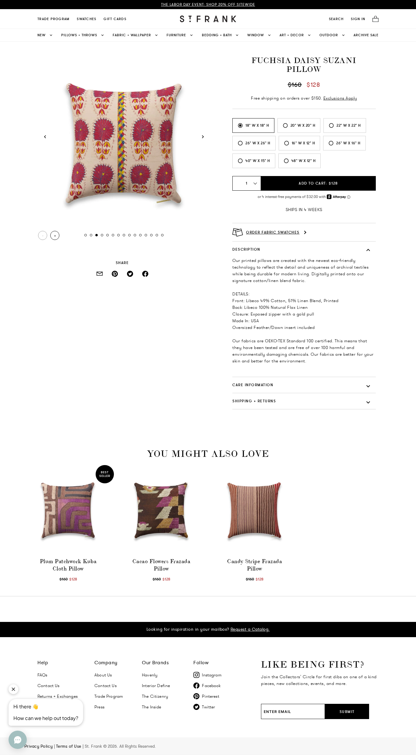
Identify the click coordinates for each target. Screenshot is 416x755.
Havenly (149, 675)
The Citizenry (155, 696)
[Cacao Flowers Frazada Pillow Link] (161, 511)
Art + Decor (292, 35)
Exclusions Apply (340, 98)
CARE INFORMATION (252, 385)
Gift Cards (115, 19)
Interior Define (156, 685)
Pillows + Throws (79, 35)
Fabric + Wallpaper (132, 35)
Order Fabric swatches (273, 232)
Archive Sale (366, 35)
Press (99, 707)
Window (255, 35)
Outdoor (328, 35)
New (41, 35)
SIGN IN (358, 19)
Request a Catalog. (250, 629)
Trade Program (53, 19)
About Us (103, 675)
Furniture (176, 35)
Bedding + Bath (217, 35)
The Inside (151, 707)
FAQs (42, 675)
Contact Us (105, 685)
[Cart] (374, 19)
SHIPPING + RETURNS (254, 401)
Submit (347, 711)
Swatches (86, 19)
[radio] (253, 125)
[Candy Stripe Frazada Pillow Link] (255, 511)
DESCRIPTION (246, 249)
